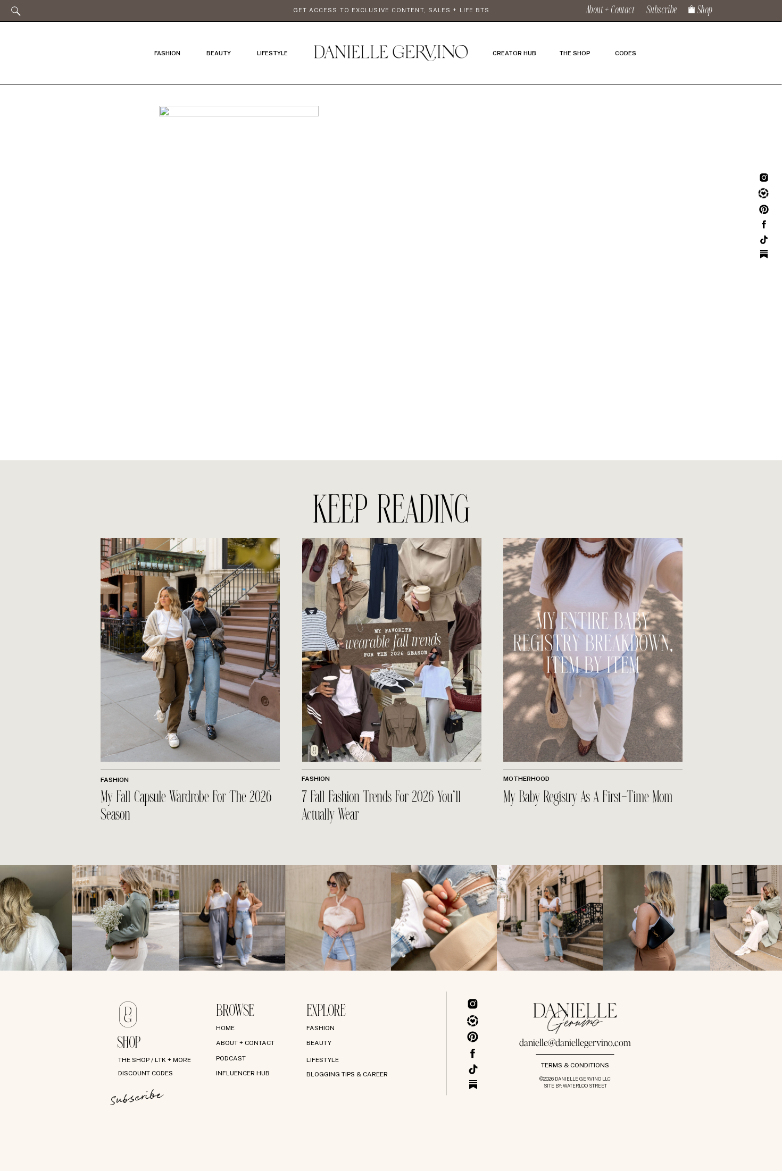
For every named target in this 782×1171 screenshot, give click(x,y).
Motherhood (526, 778)
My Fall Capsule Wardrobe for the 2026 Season (186, 806)
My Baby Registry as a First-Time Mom (587, 797)
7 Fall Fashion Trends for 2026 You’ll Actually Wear (381, 806)
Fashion (115, 780)
